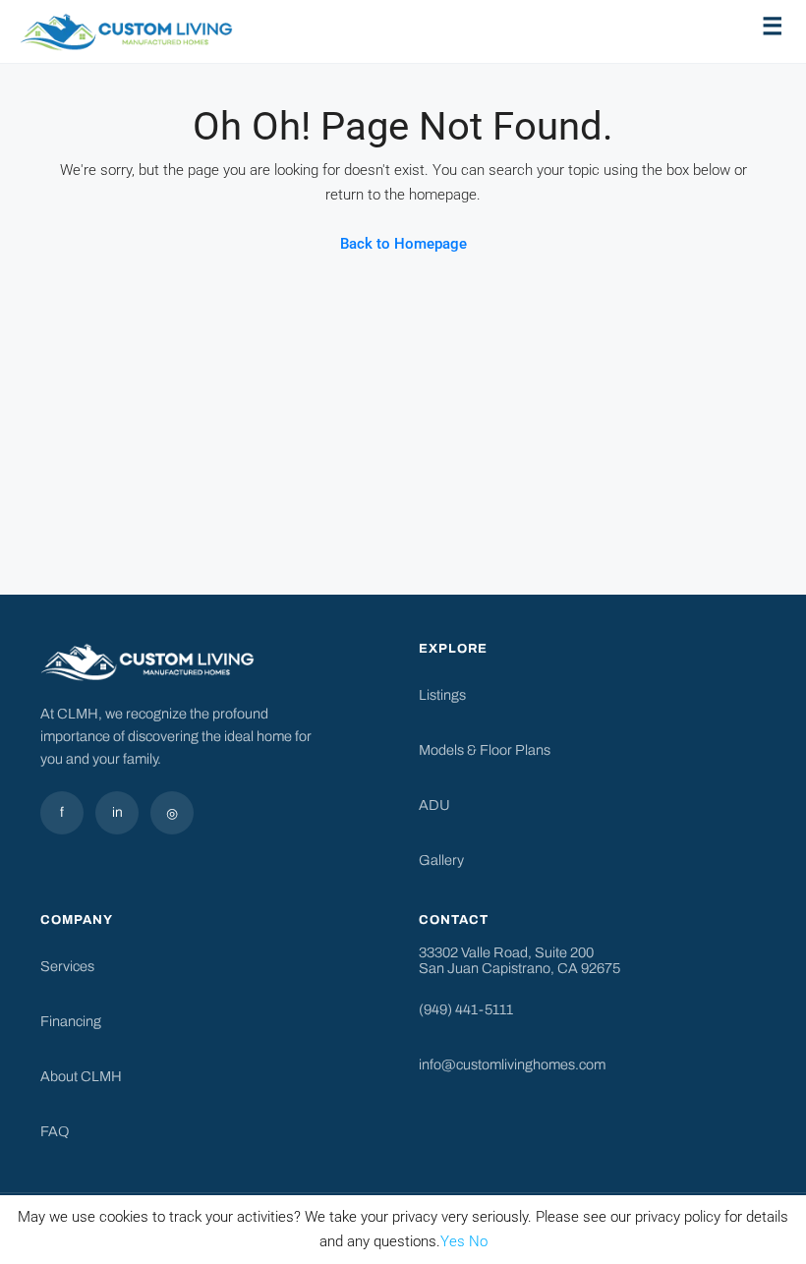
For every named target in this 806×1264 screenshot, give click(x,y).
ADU (434, 805)
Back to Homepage (403, 244)
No (478, 1241)
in (117, 812)
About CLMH (81, 1076)
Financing (70, 1021)
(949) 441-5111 (466, 1009)
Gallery (441, 860)
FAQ (54, 1131)
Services (67, 966)
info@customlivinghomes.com (512, 1064)
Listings (442, 695)
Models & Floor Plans (484, 750)
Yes (452, 1241)
